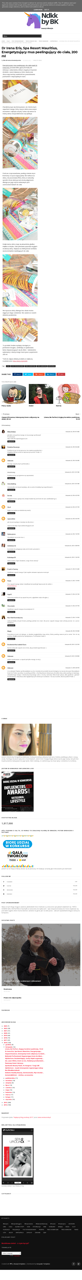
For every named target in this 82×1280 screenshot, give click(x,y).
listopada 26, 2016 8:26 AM (72, 447)
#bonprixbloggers (16, 1224)
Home (3, 41)
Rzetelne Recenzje (13, 447)
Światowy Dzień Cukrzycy (14, 1063)
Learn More (38, 10)
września (9, 1080)
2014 (5, 1105)
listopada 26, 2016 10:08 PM (72, 545)
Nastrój (58, 406)
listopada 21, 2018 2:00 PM (72, 668)
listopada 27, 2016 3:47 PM (72, 606)
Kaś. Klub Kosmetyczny (15, 617)
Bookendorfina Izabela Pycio (16, 644)
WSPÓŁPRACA (54, 41)
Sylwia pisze (11, 534)
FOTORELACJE (36, 1227)
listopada (9, 1047)
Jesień (31, 406)
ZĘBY (44, 1232)
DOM (28, 1227)
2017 (5, 1040)
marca (8, 1095)
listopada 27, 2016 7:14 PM (72, 617)
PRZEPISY (41, 1229)
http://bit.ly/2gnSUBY (20, 361)
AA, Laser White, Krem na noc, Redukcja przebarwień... (24, 1061)
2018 (5, 1038)
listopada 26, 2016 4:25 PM (72, 495)
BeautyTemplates (19, 1264)
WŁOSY (11, 1232)
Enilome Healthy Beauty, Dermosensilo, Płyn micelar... (24, 1073)
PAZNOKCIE (6, 1229)
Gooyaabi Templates (43, 1264)
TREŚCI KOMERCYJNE (31, 41)
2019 (5, 1035)
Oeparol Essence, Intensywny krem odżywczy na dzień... (25, 1054)
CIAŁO (8, 41)
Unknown (10, 460)
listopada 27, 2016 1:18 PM (72, 580)
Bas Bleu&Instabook (12, 1070)
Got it (46, 10)
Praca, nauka (6, 406)
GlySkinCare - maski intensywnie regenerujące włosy (24, 1068)
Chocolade (11, 606)
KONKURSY (52, 1227)
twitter (42, 885)
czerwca (9, 1088)
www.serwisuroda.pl (44, 1117)
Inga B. (9, 594)
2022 (5, 1028)
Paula (9, 581)
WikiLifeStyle (11, 432)
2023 (5, 1026)
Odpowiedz (11, 441)
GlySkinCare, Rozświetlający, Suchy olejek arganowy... (24, 1058)
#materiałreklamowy (41, 1224)
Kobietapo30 (11, 557)
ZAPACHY (29, 1232)
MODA (67, 1227)
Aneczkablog (11, 484)
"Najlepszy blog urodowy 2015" (23, 1117)
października (10, 1078)
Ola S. (9, 507)
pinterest (42, 894)
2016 (5, 1043)
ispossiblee (11, 519)
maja (8, 1090)
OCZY (74, 1227)
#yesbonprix (62, 1224)
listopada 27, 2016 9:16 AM (72, 569)
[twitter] (79, 1264)
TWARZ (76, 1229)
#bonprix (5, 1224)
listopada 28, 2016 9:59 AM (72, 631)
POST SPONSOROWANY (18, 41)
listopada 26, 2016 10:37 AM (72, 472)
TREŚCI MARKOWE (43, 41)
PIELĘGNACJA (16, 1229)
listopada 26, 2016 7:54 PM (72, 534)
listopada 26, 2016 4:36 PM (72, 518)
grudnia (9, 1045)
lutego (8, 1097)
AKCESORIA (71, 1224)
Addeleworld (11, 546)
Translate (17, 1256)
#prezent (52, 1224)
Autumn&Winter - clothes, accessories (19, 1075)
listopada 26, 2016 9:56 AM (72, 460)
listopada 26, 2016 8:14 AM (72, 431)
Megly (9, 631)
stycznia (9, 1099)
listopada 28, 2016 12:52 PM (72, 644)
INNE (44, 1227)
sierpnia (9, 1083)
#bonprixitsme (28, 1224)
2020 (5, 1033)
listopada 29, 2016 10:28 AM (72, 656)
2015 (5, 1102)
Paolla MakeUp (12, 586)
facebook (42, 881)
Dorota (9, 495)
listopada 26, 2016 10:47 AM (72, 483)
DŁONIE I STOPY (19, 1227)
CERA (4, 1227)
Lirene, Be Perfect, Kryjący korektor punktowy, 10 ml (24, 1049)
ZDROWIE (37, 1232)
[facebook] (74, 1264)
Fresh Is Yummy (12, 569)
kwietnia (9, 1092)
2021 (5, 1031)
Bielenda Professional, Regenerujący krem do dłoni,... (24, 1056)
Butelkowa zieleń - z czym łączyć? (15, 1243)
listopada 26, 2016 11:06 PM (72, 557)
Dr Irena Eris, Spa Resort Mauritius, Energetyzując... (23, 1051)
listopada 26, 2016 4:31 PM (72, 507)
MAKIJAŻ (60, 1227)
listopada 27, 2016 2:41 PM (72, 594)
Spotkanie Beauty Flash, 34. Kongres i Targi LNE (22, 1066)
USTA (4, 1232)
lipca (7, 1085)
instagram (42, 890)
